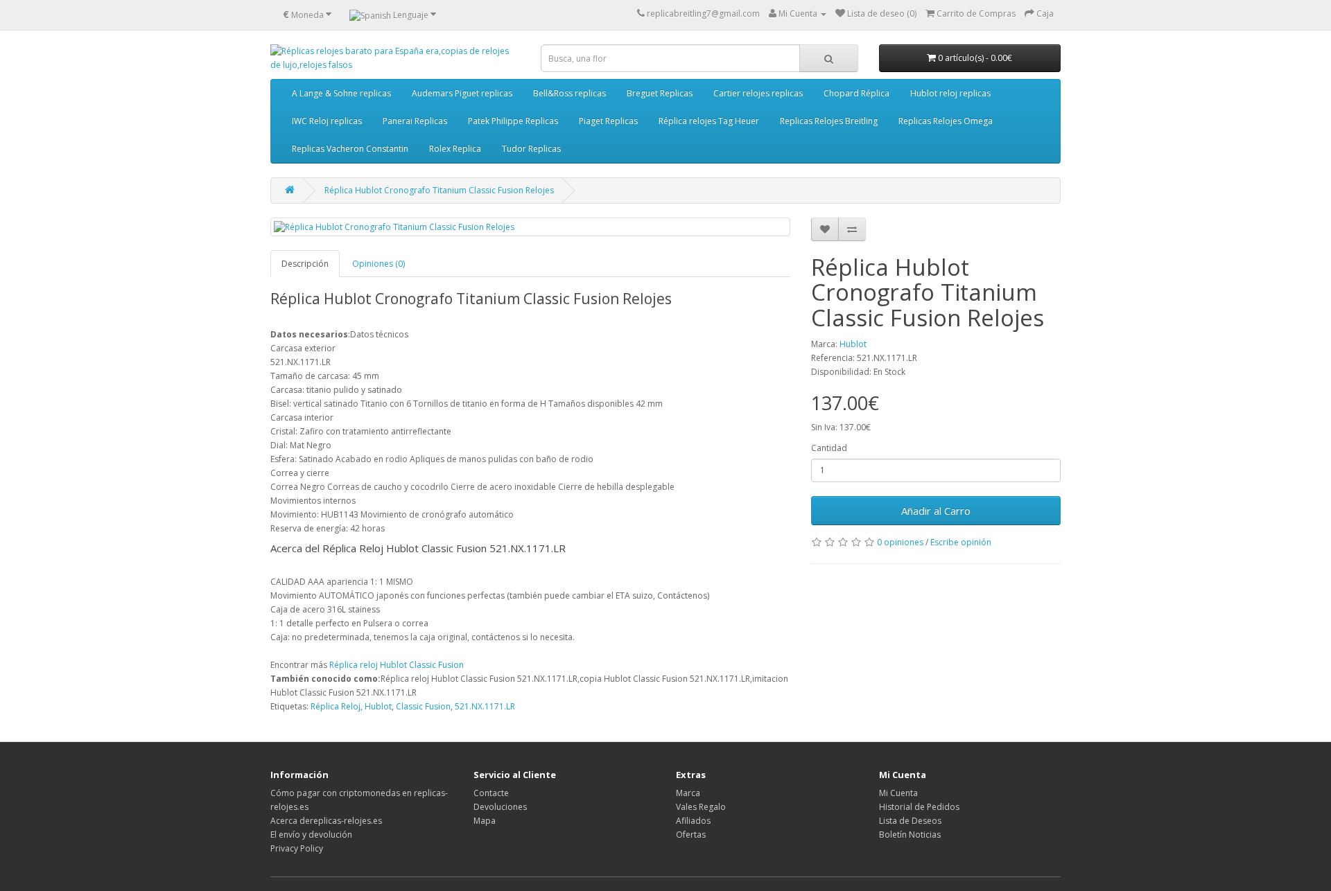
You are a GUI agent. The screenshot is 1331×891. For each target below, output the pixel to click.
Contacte (491, 793)
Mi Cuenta (898, 793)
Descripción (305, 264)
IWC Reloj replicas (327, 121)
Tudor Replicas (531, 149)
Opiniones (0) (378, 264)
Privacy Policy (296, 848)
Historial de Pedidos (919, 807)
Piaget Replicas (608, 121)
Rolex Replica (455, 149)
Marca (688, 793)
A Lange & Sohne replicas (341, 93)
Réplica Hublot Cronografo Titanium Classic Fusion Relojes (439, 190)
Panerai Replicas (415, 121)
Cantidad (829, 448)
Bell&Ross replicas (569, 93)
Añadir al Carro (936, 511)
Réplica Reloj (335, 706)
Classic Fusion (423, 706)
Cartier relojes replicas (758, 93)
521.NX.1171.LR (485, 706)
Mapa (484, 821)
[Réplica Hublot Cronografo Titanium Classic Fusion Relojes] (530, 227)
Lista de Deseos (910, 821)
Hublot (853, 344)
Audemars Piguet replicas (462, 93)
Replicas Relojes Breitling (829, 121)
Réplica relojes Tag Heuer (709, 121)
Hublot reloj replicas (950, 93)
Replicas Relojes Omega (945, 121)
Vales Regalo (701, 807)
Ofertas (691, 834)
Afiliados (693, 821)
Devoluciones (500, 807)
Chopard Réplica (856, 93)
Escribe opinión (960, 542)
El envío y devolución (311, 834)
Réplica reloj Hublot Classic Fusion (396, 665)
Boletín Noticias (910, 834)
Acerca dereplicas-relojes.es (326, 821)
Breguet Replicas (660, 93)
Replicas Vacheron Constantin (350, 149)
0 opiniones (900, 542)
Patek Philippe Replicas (513, 121)
